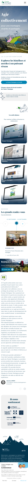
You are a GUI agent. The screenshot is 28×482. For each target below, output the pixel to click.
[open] (25, 2)
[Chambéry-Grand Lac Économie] (21, 414)
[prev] (5, 224)
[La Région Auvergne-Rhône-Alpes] (14, 408)
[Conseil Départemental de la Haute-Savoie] (8, 414)
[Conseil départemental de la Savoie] (15, 414)
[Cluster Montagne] (6, 3)
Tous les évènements (6, 215)
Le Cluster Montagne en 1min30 (14, 82)
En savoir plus (6, 269)
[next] (22, 224)
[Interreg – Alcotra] (14, 419)
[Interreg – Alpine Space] (14, 425)
